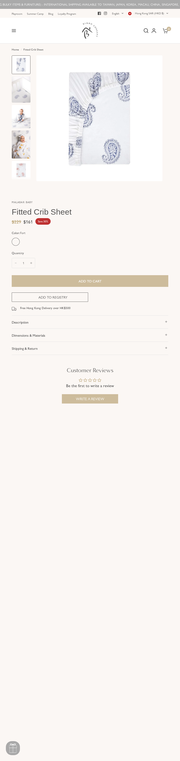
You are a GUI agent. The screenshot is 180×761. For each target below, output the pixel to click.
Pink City (25, 241)
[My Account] (154, 30)
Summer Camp (35, 13)
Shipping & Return (25, 348)
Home (15, 49)
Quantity (18, 253)
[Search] (146, 30)
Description (20, 322)
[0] (164, 30)
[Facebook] (99, 13)
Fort (15, 241)
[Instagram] (105, 13)
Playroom (17, 13)
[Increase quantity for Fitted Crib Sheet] (31, 263)
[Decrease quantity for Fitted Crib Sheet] (15, 263)
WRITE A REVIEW (90, 398)
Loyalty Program (67, 13)
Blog (50, 13)
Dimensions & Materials (28, 335)
